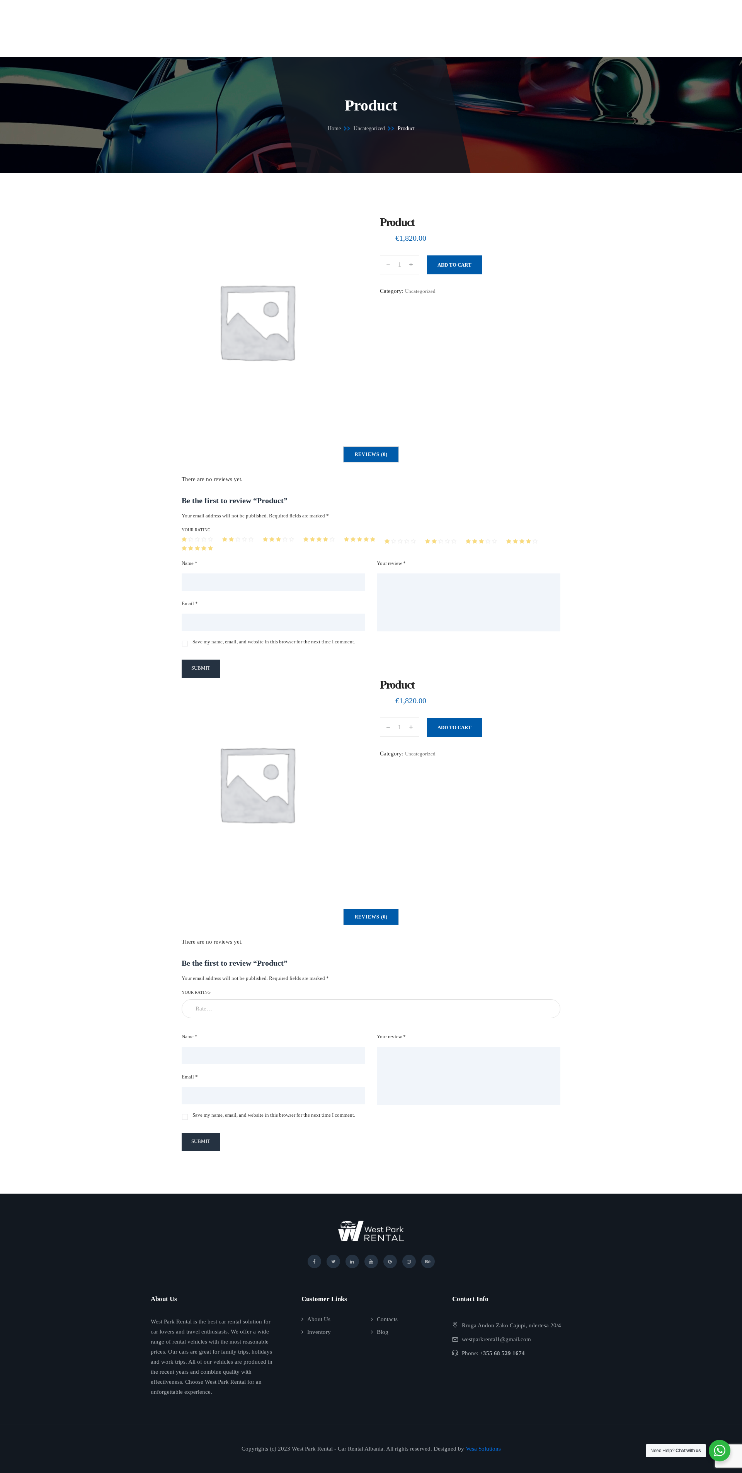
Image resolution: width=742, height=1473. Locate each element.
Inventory (319, 1332)
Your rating (196, 529)
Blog (382, 1332)
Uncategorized (369, 128)
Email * (190, 603)
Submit (200, 668)
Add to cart (454, 265)
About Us (318, 1319)
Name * (189, 563)
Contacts (387, 1319)
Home (334, 128)
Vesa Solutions (483, 1449)
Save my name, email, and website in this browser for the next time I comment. (273, 641)
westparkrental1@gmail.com (496, 1339)
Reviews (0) (371, 454)
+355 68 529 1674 (502, 1353)
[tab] (371, 454)
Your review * (391, 563)
